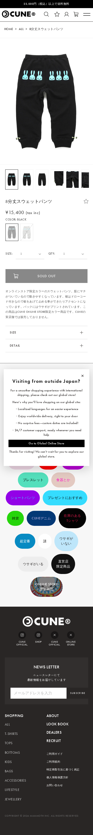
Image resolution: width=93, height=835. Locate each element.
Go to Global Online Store (46, 443)
